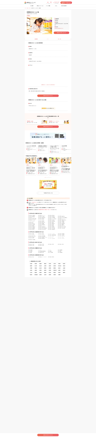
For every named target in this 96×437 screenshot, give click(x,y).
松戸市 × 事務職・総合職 (41, 252)
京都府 (40, 270)
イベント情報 (48, 5)
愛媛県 (45, 272)
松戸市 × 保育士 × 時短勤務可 (31, 216)
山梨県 (45, 265)
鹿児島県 (36, 274)
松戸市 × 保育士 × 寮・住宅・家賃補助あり (62, 217)
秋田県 (59, 263)
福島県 (40, 263)
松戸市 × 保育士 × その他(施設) (31, 239)
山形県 (55, 263)
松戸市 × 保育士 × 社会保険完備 (51, 217)
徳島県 (55, 272)
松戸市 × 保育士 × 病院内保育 (41, 238)
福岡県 (64, 272)
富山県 (40, 265)
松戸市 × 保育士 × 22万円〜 (51, 244)
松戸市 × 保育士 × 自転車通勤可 (51, 229)
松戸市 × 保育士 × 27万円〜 (31, 245)
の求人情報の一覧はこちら (44, 209)
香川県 (50, 272)
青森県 (45, 263)
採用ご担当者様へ (64, 5)
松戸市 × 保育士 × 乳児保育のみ (51, 216)
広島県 (59, 270)
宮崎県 (50, 274)
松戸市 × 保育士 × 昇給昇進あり (41, 224)
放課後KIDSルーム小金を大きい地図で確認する (48, 84)
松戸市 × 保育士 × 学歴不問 (31, 229)
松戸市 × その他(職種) (50, 252)
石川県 (36, 265)
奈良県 (50, 270)
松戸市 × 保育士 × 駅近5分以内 (41, 222)
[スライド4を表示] (48, 177)
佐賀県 (55, 274)
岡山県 (64, 270)
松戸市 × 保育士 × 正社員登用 (31, 224)
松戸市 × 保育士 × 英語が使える (61, 216)
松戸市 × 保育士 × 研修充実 (51, 224)
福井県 (50, 265)
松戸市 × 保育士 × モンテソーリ (41, 215)
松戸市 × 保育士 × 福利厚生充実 (41, 217)
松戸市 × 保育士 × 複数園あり (61, 224)
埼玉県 (64, 265)
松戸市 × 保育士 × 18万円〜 (41, 244)
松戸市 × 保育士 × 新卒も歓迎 (51, 215)
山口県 (31, 272)
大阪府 (31, 270)
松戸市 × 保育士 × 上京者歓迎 (61, 222)
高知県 (59, 272)
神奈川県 (59, 265)
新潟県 (64, 263)
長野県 (31, 265)
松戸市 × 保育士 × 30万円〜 (41, 245)
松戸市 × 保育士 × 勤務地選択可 (61, 223)
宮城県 (36, 263)
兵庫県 (36, 270)
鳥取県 (40, 272)
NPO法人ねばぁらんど (59, 28)
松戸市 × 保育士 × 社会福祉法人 (31, 215)
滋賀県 (45, 270)
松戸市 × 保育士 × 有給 (30, 222)
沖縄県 (59, 274)
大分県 (45, 274)
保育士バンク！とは (40, 5)
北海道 (31, 263)
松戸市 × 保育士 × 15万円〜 (31, 244)
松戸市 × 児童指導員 (60, 252)
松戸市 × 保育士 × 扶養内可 (51, 222)
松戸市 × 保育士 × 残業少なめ (31, 223)
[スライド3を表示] (47, 177)
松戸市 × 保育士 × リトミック (31, 217)
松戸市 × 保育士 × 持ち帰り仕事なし (42, 229)
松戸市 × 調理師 (30, 252)
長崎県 (40, 274)
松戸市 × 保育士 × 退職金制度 (51, 223)
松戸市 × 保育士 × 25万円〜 (61, 244)
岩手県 (50, 263)
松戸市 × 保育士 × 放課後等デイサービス (42, 237)
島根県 (36, 272)
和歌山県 (55, 270)
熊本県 (31, 274)
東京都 (55, 265)
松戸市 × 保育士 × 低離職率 (41, 223)
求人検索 (31, 5)
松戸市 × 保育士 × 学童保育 (31, 237)
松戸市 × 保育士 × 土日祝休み (41, 216)
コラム (56, 5)
